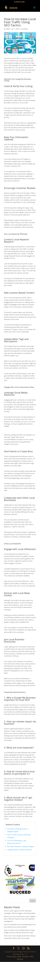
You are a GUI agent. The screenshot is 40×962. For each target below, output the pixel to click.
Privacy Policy (11, 957)
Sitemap (25, 957)
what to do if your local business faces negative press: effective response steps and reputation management (20, 918)
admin (8, 29)
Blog (19, 957)
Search (32, 901)
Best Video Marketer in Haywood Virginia (20, 846)
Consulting (24, 29)
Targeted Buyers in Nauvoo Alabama (19, 850)
